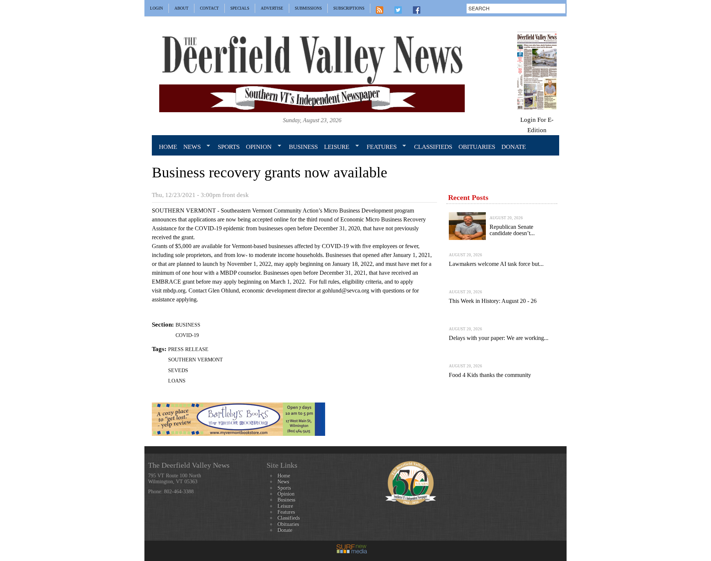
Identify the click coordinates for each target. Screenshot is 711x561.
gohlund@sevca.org (345, 290)
